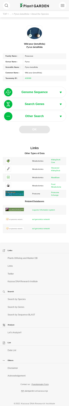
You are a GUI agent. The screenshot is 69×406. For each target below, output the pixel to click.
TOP (5, 14)
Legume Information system (43, 210)
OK (34, 129)
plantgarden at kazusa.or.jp (36, 391)
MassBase (55, 177)
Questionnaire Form (40, 384)
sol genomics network (41, 219)
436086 (28, 78)
